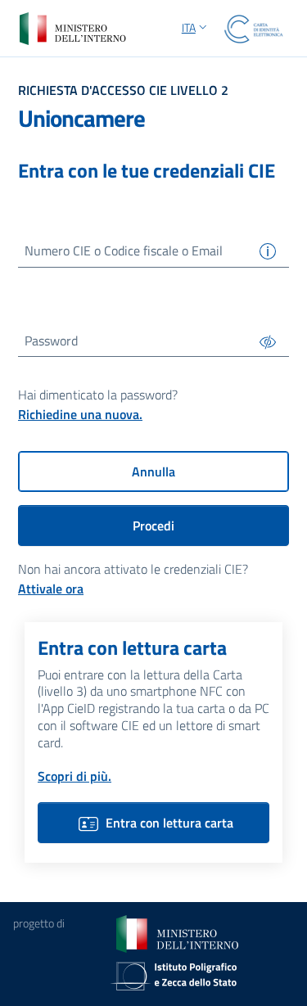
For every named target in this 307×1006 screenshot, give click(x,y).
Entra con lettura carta (169, 822)
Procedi (153, 525)
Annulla (153, 471)
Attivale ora (51, 588)
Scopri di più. (74, 776)
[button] (196, 28)
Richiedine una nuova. (80, 414)
